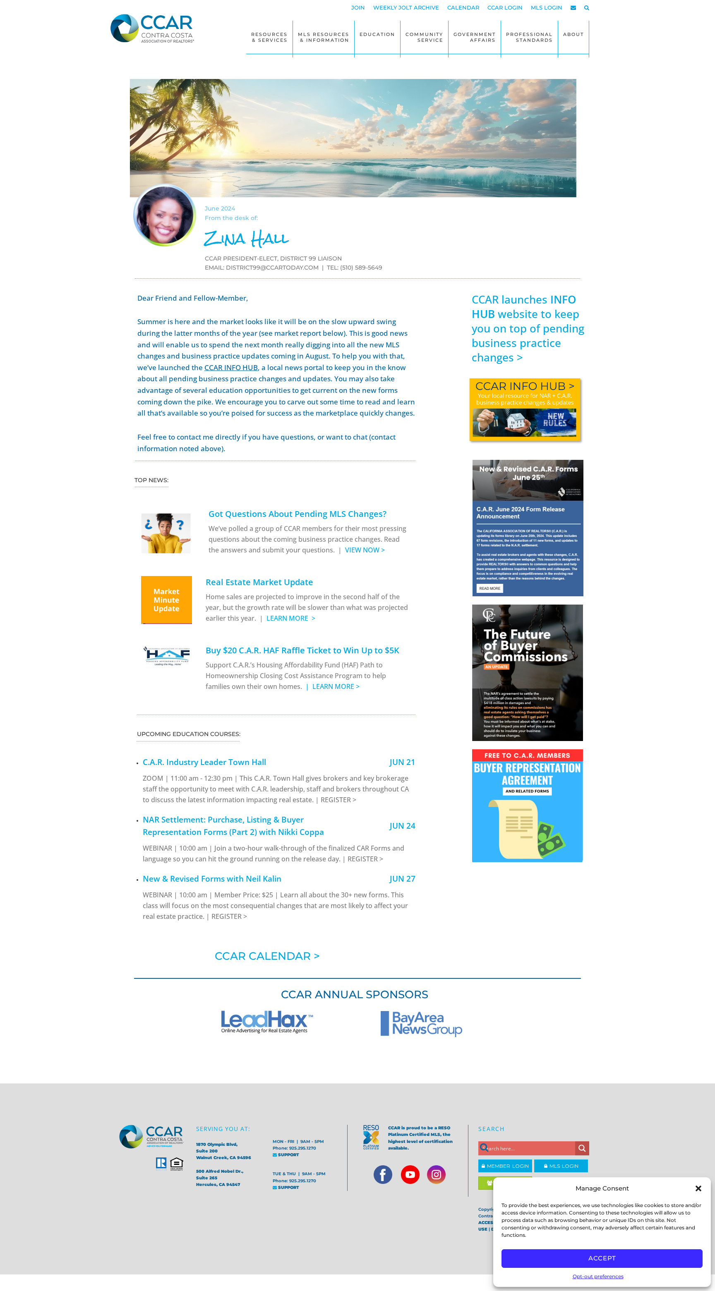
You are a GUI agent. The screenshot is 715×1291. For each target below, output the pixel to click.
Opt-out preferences (598, 1276)
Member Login (507, 1166)
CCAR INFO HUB (231, 367)
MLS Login (562, 1166)
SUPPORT (288, 1154)
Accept (602, 1258)
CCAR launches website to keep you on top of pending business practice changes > (528, 328)
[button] (698, 1188)
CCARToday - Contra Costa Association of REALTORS (154, 28)
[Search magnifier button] (582, 1148)
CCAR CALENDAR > (267, 956)
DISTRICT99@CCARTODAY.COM (272, 267)
